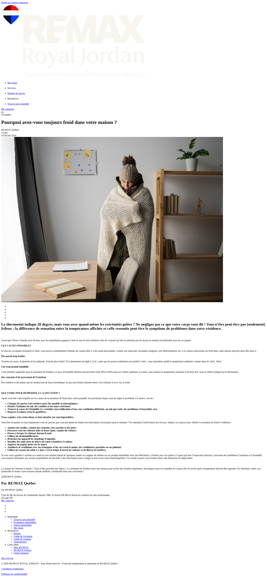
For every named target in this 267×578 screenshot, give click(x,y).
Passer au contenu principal (14, 2)
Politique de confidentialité (14, 574)
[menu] (136, 88)
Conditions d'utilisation (12, 568)
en (2, 112)
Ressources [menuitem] (12, 98)
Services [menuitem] (11, 88)
